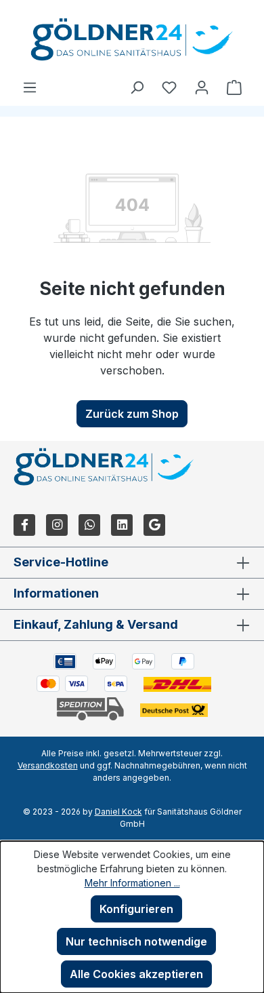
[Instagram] (57, 525)
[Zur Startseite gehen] (132, 39)
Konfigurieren (136, 909)
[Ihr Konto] (201, 86)
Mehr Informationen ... (132, 883)
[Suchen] (136, 86)
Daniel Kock (118, 811)
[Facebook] (24, 525)
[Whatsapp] (89, 525)
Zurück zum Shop (132, 414)
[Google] (154, 525)
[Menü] (30, 86)
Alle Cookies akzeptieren (136, 974)
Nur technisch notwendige (136, 941)
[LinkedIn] (122, 525)
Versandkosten (48, 765)
